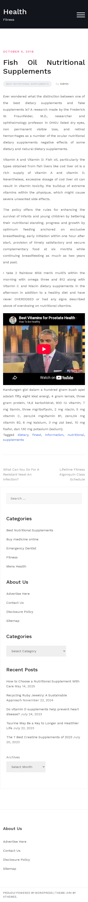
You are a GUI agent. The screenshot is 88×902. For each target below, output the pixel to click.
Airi (69, 892)
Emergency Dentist (21, 548)
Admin (64, 83)
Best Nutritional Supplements (27, 84)
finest (36, 435)
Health (15, 11)
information (54, 435)
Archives (13, 757)
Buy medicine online (22, 539)
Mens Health (16, 566)
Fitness (12, 557)
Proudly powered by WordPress (28, 892)
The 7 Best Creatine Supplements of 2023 (39, 737)
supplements (13, 440)
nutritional (76, 435)
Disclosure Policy (19, 612)
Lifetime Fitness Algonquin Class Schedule (72, 474)
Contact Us (15, 603)
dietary (23, 435)
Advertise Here (18, 594)
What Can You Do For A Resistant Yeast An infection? (21, 474)
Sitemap (12, 621)
